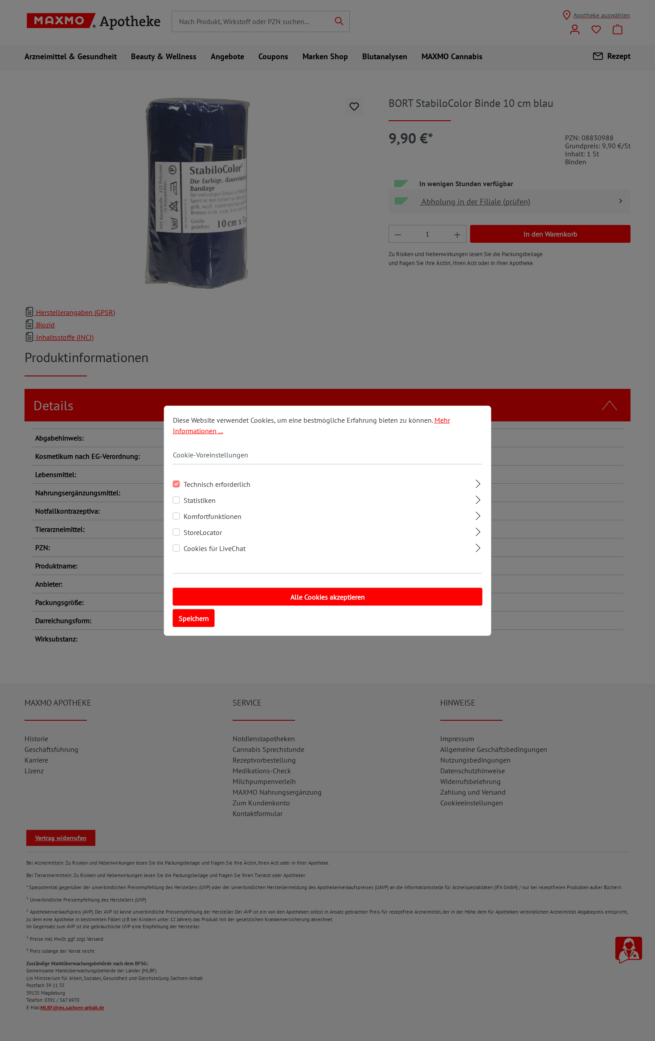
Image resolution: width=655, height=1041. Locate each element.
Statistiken (200, 499)
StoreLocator (203, 531)
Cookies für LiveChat (215, 547)
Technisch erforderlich (217, 483)
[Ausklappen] (478, 482)
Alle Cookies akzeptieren (328, 596)
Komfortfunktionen (213, 515)
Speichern (194, 617)
